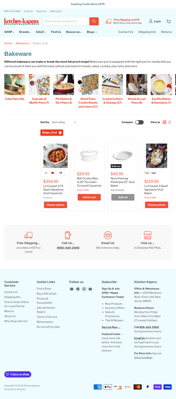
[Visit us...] (147, 242)
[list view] (169, 122)
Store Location (143, 357)
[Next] (168, 91)
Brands (24, 32)
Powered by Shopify (14, 389)
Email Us (28, 11)
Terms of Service (47, 316)
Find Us (56, 32)
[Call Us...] (68, 242)
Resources (73, 32)
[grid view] (164, 122)
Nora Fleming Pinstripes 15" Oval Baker (123, 182)
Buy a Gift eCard (46, 293)
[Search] (94, 21)
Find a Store (44, 288)
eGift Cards (56, 11)
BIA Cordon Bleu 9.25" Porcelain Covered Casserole (89, 182)
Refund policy (45, 321)
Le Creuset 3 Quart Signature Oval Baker (156, 189)
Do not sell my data (48, 326)
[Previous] (7, 91)
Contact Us (125, 32)
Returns (166, 32)
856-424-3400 (12, 11)
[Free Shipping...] (28, 242)
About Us (41, 11)
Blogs (91, 32)
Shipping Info (147, 32)
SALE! (40, 32)
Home (8, 43)
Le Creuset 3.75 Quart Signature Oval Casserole (53, 189)
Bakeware (22, 43)
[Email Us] (108, 242)
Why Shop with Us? (16, 321)
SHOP (8, 32)
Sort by (44, 122)
